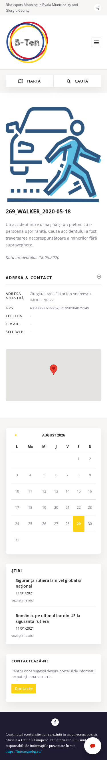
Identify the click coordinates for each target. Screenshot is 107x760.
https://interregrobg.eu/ (24, 751)
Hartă (33, 81)
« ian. (16, 434)
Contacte (24, 688)
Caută (81, 81)
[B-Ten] (27, 42)
